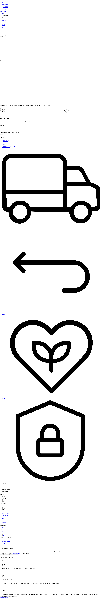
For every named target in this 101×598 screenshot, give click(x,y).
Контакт (4, 9)
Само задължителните (14, 596)
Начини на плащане (6, 8)
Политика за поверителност (4, 556)
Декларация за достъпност (5, 542)
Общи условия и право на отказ (6, 541)
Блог (2, 527)
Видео (3, 526)
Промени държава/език (9, 537)
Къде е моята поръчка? (5, 523)
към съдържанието (4, 1)
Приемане (10, 596)
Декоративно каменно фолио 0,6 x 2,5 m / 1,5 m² (8, 145)
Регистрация (3, 521)
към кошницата (4, 2)
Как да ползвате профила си (5, 513)
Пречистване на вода (5, 141)
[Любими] (2, 18)
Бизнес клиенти (4, 518)
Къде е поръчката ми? (6, 6)
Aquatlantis (3, 30)
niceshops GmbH (6, 538)
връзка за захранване (4, 116)
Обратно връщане (5, 7)
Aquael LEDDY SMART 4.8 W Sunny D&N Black (8, 146)
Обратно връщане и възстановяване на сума (8, 516)
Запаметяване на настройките (4, 596)
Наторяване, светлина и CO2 (6, 140)
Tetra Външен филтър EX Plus (6, 147)
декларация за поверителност (16, 553)
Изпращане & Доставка (5, 515)
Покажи (1, 134)
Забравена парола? (4, 522)
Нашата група (4, 530)
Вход (2, 14)
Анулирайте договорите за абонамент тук (7, 543)
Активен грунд (4, 139)
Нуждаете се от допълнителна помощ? (7, 517)
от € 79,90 (9, 3)
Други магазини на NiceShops (6, 545)
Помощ (3, 5)
